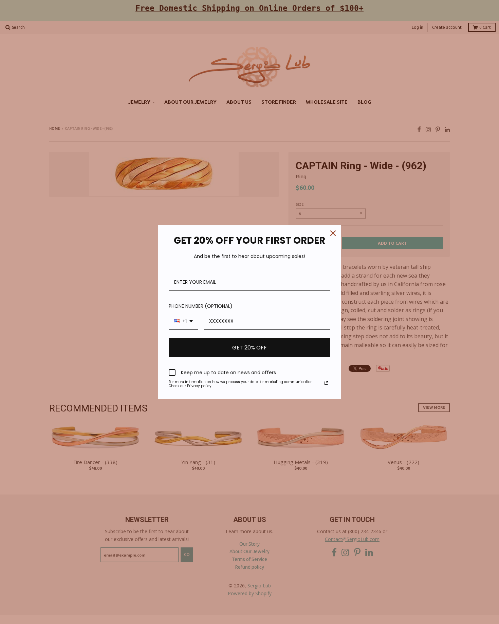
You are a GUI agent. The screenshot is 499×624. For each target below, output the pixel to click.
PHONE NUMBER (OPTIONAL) (201, 306)
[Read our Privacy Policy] (326, 383)
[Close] (333, 233)
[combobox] (183, 321)
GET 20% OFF (249, 347)
